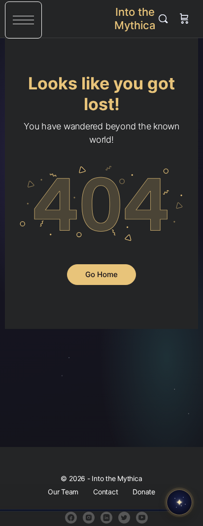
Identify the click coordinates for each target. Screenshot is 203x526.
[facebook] (71, 518)
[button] (23, 20)
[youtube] (142, 518)
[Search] (165, 19)
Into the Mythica (135, 18)
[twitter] (124, 518)
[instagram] (89, 518)
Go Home (101, 274)
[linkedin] (106, 518)
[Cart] (184, 19)
